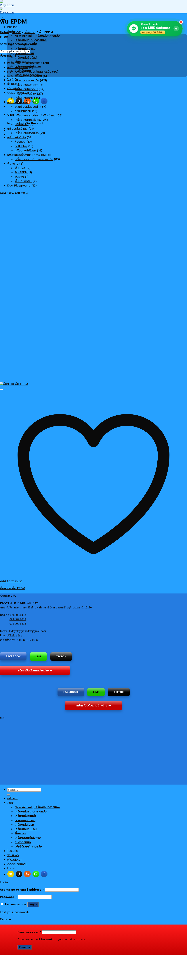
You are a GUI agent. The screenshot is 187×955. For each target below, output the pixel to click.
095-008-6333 (17, 623)
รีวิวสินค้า (13, 84)
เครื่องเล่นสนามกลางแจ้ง (31, 40)
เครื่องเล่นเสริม (24, 98)
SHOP (16, 32)
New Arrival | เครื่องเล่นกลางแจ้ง (37, 36)
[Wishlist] (1, 389)
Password (8, 897)
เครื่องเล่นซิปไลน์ (26, 57)
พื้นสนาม (29, 32)
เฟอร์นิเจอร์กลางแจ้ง (28, 846)
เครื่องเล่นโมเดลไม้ (26, 89)
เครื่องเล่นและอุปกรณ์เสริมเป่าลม (35, 115)
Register (24, 947)
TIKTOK (61, 656)
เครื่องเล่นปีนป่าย (25, 93)
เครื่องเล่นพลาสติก (26, 85)
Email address (29, 932)
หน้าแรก (12, 27)
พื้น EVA (20, 168)
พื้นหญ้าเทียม (23, 181)
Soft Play (21, 146)
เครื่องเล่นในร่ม (16, 137)
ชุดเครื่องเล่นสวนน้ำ (27, 107)
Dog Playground (18, 185)
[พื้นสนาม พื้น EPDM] (14, 384)
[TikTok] (19, 874)
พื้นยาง (19, 177)
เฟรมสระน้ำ (21, 124)
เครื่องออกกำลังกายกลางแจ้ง (26, 155)
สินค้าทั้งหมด (23, 842)
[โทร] (27, 874)
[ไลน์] (36, 101)
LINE (38, 656)
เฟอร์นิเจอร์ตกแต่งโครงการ (24, 63)
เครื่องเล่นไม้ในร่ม (25, 150)
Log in (33, 904)
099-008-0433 (17, 614)
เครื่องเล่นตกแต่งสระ (28, 120)
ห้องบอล (20, 142)
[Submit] (8, 794)
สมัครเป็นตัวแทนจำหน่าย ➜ (35, 670)
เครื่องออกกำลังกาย (28, 838)
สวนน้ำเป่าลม (23, 111)
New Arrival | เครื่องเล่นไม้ (24, 76)
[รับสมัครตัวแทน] (10, 874)
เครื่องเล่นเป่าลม (17, 128)
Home (4, 32)
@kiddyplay (14, 635)
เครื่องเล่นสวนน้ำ (17, 102)
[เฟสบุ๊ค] (44, 101)
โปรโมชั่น (12, 851)
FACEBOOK (13, 656)
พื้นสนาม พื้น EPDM (12, 588)
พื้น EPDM (21, 172)
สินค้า (10, 803)
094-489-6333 (17, 619)
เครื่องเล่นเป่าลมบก (27, 133)
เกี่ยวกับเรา (14, 88)
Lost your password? (15, 912)
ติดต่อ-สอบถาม (17, 864)
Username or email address (22, 889)
